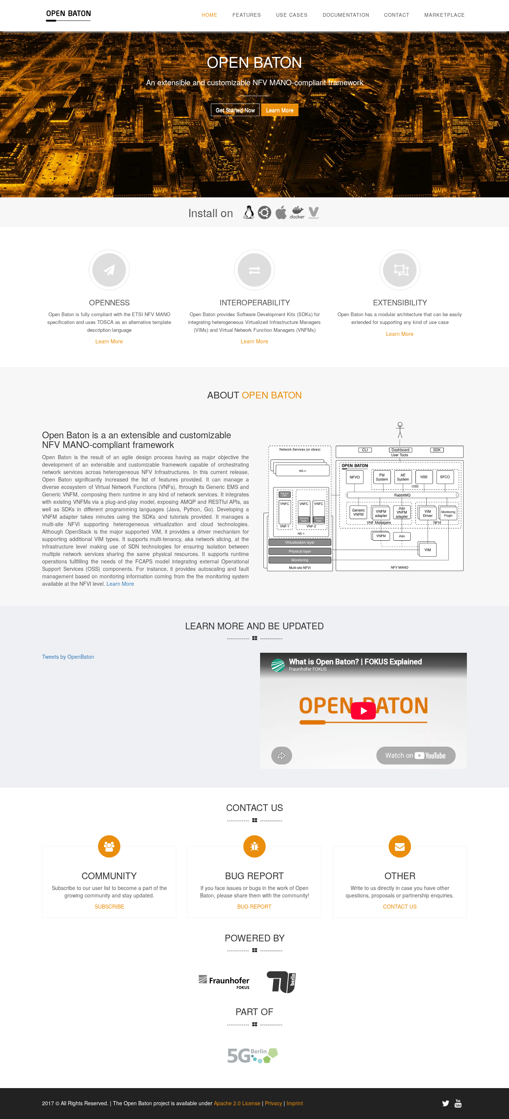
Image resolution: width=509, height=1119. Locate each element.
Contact (397, 14)
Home (210, 14)
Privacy (274, 1103)
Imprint (295, 1103)
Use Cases (292, 14)
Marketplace (444, 14)
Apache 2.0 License (237, 1103)
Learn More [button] (280, 110)
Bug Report (254, 906)
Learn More (109, 341)
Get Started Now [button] (235, 110)
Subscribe (109, 906)
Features (247, 14)
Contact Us (400, 906)
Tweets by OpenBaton (68, 656)
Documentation (346, 14)
